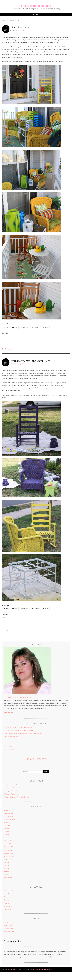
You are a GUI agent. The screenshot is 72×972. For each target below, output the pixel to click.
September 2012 (9, 856)
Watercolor (7, 909)
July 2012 (7, 862)
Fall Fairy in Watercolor (11, 794)
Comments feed (9, 928)
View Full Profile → (10, 713)
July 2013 (7, 826)
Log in (6, 922)
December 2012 (9, 847)
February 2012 (8, 877)
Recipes (6, 903)
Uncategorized (8, 906)
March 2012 (8, 874)
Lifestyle (6, 894)
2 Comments (8, 349)
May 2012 (7, 868)
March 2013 (8, 838)
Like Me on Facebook (36, 759)
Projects (21, 30)
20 (5, 27)
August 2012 (8, 859)
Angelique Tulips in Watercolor (14, 791)
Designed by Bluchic (46, 969)
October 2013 (8, 816)
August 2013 (8, 822)
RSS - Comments (9, 750)
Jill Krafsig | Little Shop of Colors (17, 697)
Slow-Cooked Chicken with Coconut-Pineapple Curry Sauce (23, 733)
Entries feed (8, 925)
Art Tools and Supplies (11, 891)
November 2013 (9, 813)
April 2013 (7, 835)
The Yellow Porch (20, 27)
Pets (5, 897)
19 (5, 360)
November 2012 (9, 850)
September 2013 (9, 819)
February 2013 (8, 841)
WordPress (36, 969)
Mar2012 (6, 30)
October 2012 (8, 853)
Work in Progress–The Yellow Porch (30, 360)
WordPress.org (9, 931)
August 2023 (8, 810)
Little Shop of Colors (36, 6)
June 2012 (7, 865)
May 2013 (7, 832)
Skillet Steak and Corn (11, 736)
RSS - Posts (8, 747)
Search (46, 771)
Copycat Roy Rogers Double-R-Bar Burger (18, 727)
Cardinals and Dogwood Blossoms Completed (19, 730)
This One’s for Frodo (10, 788)
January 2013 (8, 844)
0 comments (8, 630)
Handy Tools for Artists (11, 785)
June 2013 (7, 829)
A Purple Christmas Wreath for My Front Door (19, 797)
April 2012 (7, 871)
